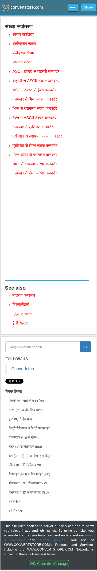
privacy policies (52, 540)
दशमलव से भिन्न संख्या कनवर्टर (34, 99)
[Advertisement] (48, 230)
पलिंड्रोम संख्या (23, 53)
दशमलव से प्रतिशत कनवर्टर (32, 127)
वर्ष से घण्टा (15, 511)
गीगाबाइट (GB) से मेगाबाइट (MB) (29, 483)
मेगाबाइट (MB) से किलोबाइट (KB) (29, 474)
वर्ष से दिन (14, 501)
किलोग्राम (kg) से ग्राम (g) (25, 437)
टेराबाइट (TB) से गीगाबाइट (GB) (29, 492)
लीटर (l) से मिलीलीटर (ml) (25, 465)
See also (15, 288)
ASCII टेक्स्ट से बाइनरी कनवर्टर (35, 71)
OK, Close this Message (49, 564)
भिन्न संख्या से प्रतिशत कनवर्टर (34, 155)
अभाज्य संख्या (21, 62)
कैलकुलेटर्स (20, 304)
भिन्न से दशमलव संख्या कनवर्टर (34, 108)
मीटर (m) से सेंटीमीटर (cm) (26, 410)
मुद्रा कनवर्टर (22, 314)
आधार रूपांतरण (23, 34)
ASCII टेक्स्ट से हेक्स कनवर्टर (34, 90)
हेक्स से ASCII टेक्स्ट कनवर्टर (34, 118)
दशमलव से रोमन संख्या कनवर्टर (34, 173)
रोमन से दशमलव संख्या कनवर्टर (34, 164)
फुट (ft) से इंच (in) (20, 419)
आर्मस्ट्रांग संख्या (24, 43)
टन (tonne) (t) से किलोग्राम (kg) (30, 456)
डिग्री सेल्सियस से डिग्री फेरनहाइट (29, 428)
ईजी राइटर (20, 323)
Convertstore (23, 368)
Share (88, 7)
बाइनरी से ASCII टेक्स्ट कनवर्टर (35, 81)
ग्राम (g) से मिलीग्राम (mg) (25, 446)
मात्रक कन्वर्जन (23, 295)
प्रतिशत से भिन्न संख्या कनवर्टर (34, 145)
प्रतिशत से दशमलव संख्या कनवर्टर (37, 136)
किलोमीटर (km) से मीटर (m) (26, 400)
